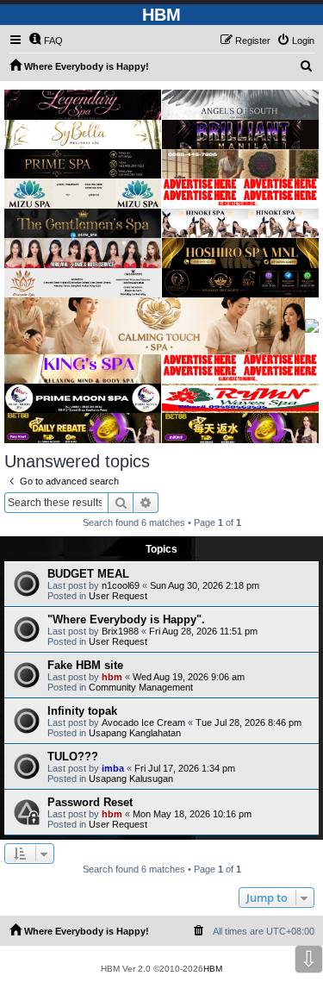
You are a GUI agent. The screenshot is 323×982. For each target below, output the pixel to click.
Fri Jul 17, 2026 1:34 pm (184, 768)
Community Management (141, 687)
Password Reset (90, 802)
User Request (118, 596)
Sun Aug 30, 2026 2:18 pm (204, 585)
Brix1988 (120, 631)
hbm (112, 677)
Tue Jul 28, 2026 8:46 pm (248, 722)
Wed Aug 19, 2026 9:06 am (189, 677)
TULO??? (72, 756)
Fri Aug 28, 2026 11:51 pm (203, 631)
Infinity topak (82, 710)
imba (113, 768)
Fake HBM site (85, 665)
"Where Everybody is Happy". (126, 619)
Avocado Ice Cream (143, 722)
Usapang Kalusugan (131, 778)
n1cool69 (121, 585)
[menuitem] (45, 40)
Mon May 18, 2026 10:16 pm (192, 814)
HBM (212, 968)
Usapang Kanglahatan (135, 733)
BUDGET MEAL (88, 573)
